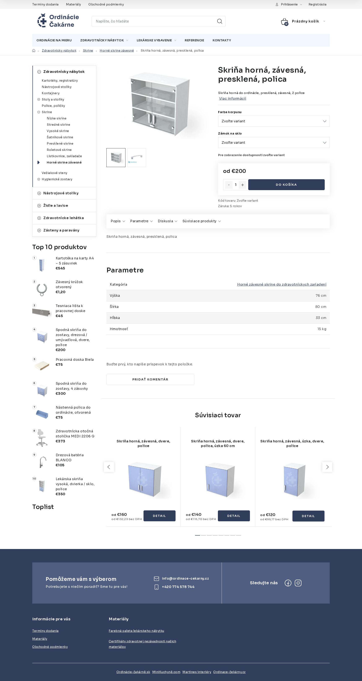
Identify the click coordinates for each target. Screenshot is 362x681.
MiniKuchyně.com (166, 672)
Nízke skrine (56, 118)
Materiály (73, 4)
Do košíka (286, 185)
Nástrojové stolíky (56, 87)
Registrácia (318, 4)
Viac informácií (232, 98)
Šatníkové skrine (60, 137)
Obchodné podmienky (106, 4)
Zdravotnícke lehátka (63, 218)
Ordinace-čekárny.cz (229, 672)
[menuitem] (54, 40)
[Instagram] (298, 583)
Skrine (47, 112)
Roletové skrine (59, 150)
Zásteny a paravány (61, 230)
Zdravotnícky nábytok (64, 71)
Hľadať (220, 21)
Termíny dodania (45, 4)
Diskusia (165, 221)
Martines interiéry (196, 672)
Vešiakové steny (54, 173)
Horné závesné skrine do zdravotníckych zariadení (281, 284)
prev (109, 467)
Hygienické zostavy (57, 179)
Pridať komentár (150, 379)
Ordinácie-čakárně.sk (133, 672)
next (327, 467)
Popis (116, 221)
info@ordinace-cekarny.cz (185, 578)
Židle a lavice (55, 205)
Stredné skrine (58, 125)
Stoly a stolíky (53, 99)
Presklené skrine (60, 143)
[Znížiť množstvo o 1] (229, 185)
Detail (159, 516)
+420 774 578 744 (178, 587)
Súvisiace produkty (199, 221)
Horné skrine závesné (64, 162)
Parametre (139, 221)
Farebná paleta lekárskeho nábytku (136, 631)
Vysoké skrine (58, 131)
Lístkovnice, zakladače (64, 156)
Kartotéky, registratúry (60, 80)
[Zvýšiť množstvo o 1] (242, 185)
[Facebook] (288, 583)
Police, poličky (53, 106)
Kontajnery (50, 93)
